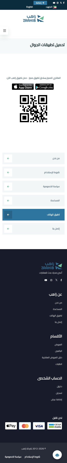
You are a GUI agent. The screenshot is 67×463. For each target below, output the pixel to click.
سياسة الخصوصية (13, 457)
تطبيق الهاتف (55, 315)
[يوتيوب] (54, 3)
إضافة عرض (56, 399)
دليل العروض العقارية (52, 357)
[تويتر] (61, 3)
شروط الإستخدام (32, 457)
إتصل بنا (58, 322)
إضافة (39, 3)
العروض (58, 344)
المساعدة (57, 309)
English (29, 7)
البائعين (58, 351)
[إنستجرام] (57, 3)
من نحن (58, 303)
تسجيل (59, 393)
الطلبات (58, 364)
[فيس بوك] (64, 3)
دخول (59, 386)
